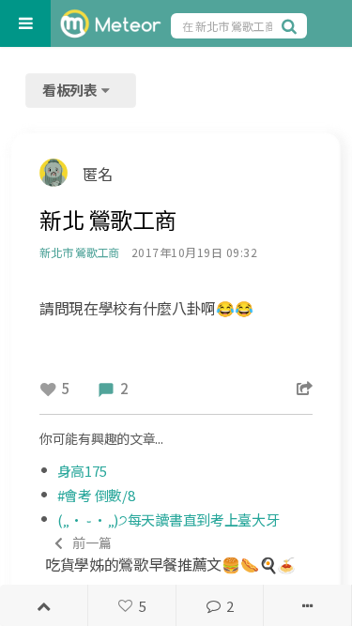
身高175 (82, 471)
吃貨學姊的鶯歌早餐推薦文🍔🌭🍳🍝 (170, 554)
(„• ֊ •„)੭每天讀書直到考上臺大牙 (168, 519)
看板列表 (71, 89)
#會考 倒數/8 (96, 495)
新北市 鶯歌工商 (79, 252)
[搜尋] (292, 25)
